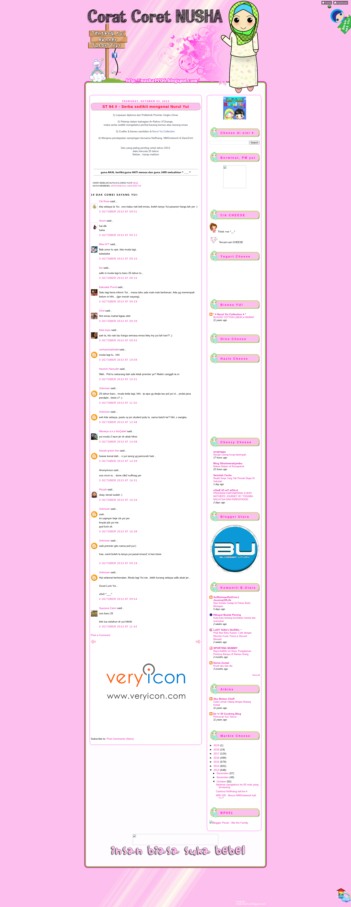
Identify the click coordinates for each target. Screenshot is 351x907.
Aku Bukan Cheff (224, 698)
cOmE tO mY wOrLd (225, 490)
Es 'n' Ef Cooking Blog (227, 713)
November (223, 777)
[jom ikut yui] (326, 3)
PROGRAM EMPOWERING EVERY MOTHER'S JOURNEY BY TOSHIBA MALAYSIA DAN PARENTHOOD (233, 496)
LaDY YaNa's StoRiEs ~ (227, 629)
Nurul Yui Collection (163, 131)
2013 (217, 769)
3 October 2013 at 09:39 (118, 321)
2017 (217, 753)
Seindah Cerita (222, 475)
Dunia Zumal (221, 662)
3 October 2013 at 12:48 (118, 422)
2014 (217, 765)
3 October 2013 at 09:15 (118, 258)
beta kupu (105, 329)
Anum (102, 220)
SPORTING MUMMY (225, 648)
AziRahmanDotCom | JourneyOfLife (226, 599)
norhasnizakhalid (109, 349)
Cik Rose (104, 201)
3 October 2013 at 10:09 (118, 359)
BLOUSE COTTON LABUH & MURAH (233, 317)
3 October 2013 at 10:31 (118, 379)
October (222, 781)
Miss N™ (104, 244)
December (223, 773)
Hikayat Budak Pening (227, 614)
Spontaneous (118, 186)
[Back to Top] (343, 895)
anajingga (219, 451)
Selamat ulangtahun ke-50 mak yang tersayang (237, 786)
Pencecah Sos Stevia (224, 716)
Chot (102, 310)
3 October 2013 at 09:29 (118, 301)
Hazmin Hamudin (109, 368)
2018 (217, 749)
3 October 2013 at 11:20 (118, 402)
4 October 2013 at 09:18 (118, 563)
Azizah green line (109, 450)
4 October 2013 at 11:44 (118, 626)
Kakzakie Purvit (108, 287)
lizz (101, 267)
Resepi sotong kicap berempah (229, 454)
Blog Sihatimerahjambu (227, 463)
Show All (256, 675)
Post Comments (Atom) (120, 738)
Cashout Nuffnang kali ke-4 (231, 791)
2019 (217, 745)
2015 (217, 761)
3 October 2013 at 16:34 (118, 499)
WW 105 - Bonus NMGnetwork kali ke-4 (236, 796)
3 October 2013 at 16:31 (118, 480)
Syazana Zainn (107, 608)
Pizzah (103, 489)
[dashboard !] (340, 3)
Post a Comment (100, 635)
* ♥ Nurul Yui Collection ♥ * (229, 314)
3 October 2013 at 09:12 (118, 235)
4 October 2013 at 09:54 (118, 598)
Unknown (104, 388)
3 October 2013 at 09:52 (118, 340)
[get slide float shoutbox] (329, 7)
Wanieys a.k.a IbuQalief (112, 431)
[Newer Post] (93, 643)
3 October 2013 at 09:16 (118, 277)
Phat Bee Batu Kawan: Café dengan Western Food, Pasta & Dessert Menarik (232, 636)
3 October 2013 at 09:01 (118, 211)
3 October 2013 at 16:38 (118, 531)
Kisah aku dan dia (222, 665)
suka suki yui (134, 186)
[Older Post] (198, 643)
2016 (217, 757)
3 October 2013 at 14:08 (118, 441)
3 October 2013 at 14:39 (118, 461)
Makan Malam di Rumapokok (228, 466)
